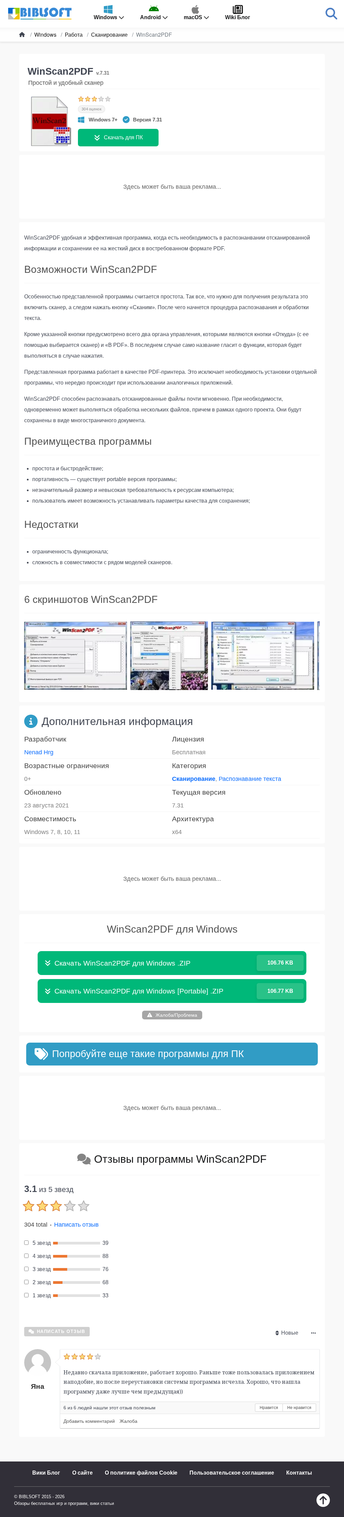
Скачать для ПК (123, 137)
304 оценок (91, 109)
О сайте (82, 1473)
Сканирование (193, 778)
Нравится (269, 1407)
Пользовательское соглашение (231, 1473)
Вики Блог (46, 1473)
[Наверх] (323, 1505)
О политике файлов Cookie (141, 1473)
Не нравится (299, 1407)
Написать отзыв (76, 1224)
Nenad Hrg (38, 752)
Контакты (299, 1473)
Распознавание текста (250, 778)
